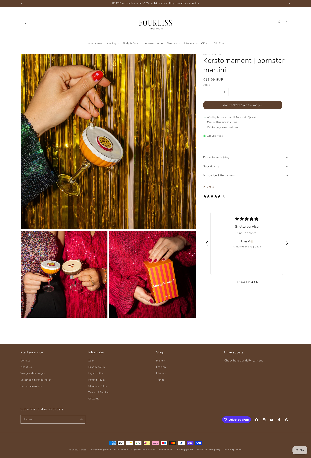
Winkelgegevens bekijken (222, 127)
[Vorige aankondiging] (22, 3)
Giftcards (93, 398)
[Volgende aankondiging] (289, 3)
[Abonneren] (81, 419)
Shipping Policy (97, 386)
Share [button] (210, 187)
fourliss (82, 449)
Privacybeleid (121, 449)
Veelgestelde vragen (33, 373)
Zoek (91, 360)
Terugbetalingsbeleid (100, 449)
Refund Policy (96, 379)
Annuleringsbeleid (233, 449)
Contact (25, 360)
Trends (160, 379)
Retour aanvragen (31, 386)
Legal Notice (95, 373)
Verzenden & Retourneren (36, 379)
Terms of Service (98, 392)
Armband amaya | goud (247, 246)
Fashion (161, 367)
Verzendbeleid (165, 449)
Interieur (161, 373)
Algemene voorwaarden (143, 449)
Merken (160, 360)
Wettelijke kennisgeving (208, 449)
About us (26, 367)
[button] (24, 22)
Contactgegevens (184, 449)
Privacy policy (96, 367)
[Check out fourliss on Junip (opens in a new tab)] (254, 281)
